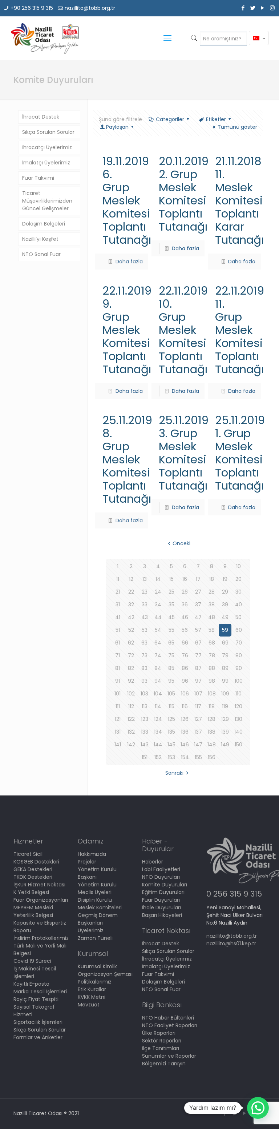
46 (184, 617)
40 (238, 604)
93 (144, 681)
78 (212, 655)
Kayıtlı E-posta (31, 984)
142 (131, 744)
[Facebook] (243, 8)
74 (157, 655)
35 (171, 604)
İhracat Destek (40, 116)
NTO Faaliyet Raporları (169, 1025)
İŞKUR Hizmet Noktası (39, 884)
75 (171, 655)
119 (225, 706)
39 (225, 604)
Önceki (181, 543)
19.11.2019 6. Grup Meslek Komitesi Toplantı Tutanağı (126, 200)
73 (144, 655)
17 (198, 579)
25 (171, 591)
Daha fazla (129, 261)
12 (131, 579)
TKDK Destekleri (32, 877)
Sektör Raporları (161, 1040)
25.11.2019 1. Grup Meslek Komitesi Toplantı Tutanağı (240, 453)
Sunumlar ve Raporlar (169, 1056)
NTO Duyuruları (161, 877)
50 (238, 617)
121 (118, 719)
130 (238, 719)
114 (158, 706)
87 (198, 668)
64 (157, 642)
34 (158, 604)
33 (144, 604)
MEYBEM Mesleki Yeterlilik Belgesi (33, 911)
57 (198, 630)
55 (171, 630)
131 (118, 731)
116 (185, 706)
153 (171, 757)
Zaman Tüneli (95, 938)
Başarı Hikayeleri (162, 915)
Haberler (152, 861)
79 (225, 655)
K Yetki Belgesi (31, 892)
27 (198, 591)
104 (158, 693)
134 (158, 731)
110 (238, 693)
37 (198, 604)
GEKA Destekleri (32, 869)
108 (212, 693)
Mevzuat (89, 1004)
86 (185, 668)
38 (212, 604)
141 (117, 744)
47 (198, 617)
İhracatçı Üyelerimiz (47, 147)
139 (225, 731)
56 (185, 630)
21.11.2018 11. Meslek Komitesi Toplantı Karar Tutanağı (239, 200)
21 (118, 591)
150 (238, 744)
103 (144, 693)
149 (225, 744)
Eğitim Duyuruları (163, 892)
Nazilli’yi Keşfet (40, 239)
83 (144, 668)
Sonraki (174, 773)
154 (185, 757)
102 (131, 693)
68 (212, 642)
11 (117, 579)
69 (225, 642)
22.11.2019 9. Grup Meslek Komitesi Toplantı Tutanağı (126, 330)
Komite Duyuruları (164, 884)
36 (185, 604)
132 (131, 731)
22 (131, 591)
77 (198, 655)
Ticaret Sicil (28, 854)
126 (185, 719)
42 (131, 617)
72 (131, 655)
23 (144, 591)
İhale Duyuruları (161, 907)
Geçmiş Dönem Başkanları (98, 918)
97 (198, 681)
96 (185, 681)
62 (131, 642)
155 (198, 757)
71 (117, 655)
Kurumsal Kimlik (97, 966)
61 (117, 642)
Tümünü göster (237, 127)
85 (171, 668)
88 (212, 668)
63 (144, 642)
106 (185, 693)
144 (158, 744)
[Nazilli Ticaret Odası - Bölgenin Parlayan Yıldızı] (44, 38)
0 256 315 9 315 (234, 894)
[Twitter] (252, 8)
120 (238, 706)
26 (185, 591)
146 (185, 744)
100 (239, 681)
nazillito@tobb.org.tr (90, 8)
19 (225, 579)
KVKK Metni (91, 997)
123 (144, 719)
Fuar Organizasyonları (40, 899)
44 (158, 617)
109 (225, 693)
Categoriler (170, 119)
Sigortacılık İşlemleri (37, 1022)
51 (118, 630)
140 (238, 731)
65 (171, 642)
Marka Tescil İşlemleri (40, 991)
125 (171, 719)
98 (212, 681)
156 (211, 757)
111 (118, 706)
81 (117, 668)
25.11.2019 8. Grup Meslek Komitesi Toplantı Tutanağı (127, 459)
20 (238, 579)
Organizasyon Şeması (105, 974)
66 (185, 642)
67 (198, 642)
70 (238, 642)
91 (117, 681)
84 (157, 668)
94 (157, 681)
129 (225, 719)
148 (211, 744)
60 (238, 630)
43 (144, 617)
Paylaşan (117, 127)
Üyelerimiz (91, 930)
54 (158, 630)
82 (131, 668)
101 (117, 693)
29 (225, 591)
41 (117, 617)
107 (198, 693)
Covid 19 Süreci (32, 961)
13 (144, 579)
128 (211, 719)
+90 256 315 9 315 (32, 8)
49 (225, 617)
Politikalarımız (95, 981)
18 (211, 579)
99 (225, 681)
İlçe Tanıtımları (160, 1048)
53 (144, 630)
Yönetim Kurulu (97, 884)
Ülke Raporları (158, 1033)
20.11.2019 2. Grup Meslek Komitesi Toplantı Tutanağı (184, 194)
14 (158, 579)
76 (185, 655)
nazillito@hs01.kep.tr (231, 943)
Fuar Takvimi (38, 177)
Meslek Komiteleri (100, 907)
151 (144, 757)
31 (118, 604)
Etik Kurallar (92, 989)
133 (144, 731)
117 (198, 706)
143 (145, 744)
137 (198, 731)
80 (238, 655)
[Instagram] (272, 8)
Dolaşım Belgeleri (43, 223)
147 (198, 744)
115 (171, 706)
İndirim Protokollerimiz (41, 938)
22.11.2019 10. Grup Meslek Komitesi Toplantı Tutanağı (183, 330)
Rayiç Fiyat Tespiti (35, 999)
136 (185, 731)
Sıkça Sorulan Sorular (48, 132)
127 (198, 719)
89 (225, 668)
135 (171, 731)
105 (171, 693)
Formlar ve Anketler (37, 1037)
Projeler (87, 861)
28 (212, 591)
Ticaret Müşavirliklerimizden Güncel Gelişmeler (47, 201)
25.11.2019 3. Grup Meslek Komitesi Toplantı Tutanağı (184, 453)
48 (211, 617)
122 (131, 719)
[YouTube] (262, 8)
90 (238, 668)
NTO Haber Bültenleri (168, 1017)
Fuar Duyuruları (161, 899)
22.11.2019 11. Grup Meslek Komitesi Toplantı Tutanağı (239, 330)
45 (171, 617)
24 (158, 591)
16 (184, 579)
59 (225, 630)
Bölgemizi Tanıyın (164, 1063)
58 (212, 630)
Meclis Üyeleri (95, 892)
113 (144, 706)
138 (211, 731)
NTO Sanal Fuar (41, 254)
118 (212, 706)
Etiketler (216, 119)
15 (171, 579)
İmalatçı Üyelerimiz (46, 162)
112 (131, 706)
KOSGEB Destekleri (36, 861)
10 (238, 566)
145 (171, 744)
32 (131, 604)
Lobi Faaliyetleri (161, 869)
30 (238, 591)
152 (158, 757)
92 (131, 681)
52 (131, 630)
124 (158, 719)
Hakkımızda (92, 854)
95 (171, 681)
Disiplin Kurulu (95, 899)
